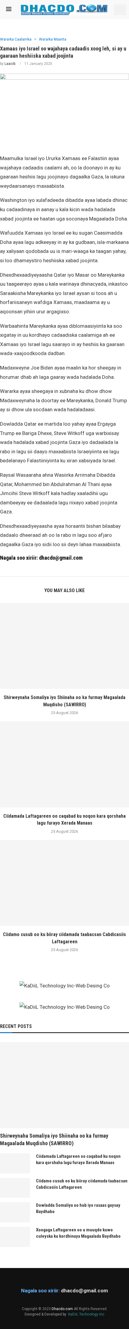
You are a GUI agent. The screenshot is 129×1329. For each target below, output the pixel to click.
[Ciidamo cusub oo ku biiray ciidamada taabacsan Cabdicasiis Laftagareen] (64, 883)
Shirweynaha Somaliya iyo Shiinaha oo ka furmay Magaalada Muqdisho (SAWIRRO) (54, 1139)
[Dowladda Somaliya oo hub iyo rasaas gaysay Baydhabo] (15, 1212)
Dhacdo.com (62, 1309)
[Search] (120, 9)
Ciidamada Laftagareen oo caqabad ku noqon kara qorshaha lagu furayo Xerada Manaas (78, 1159)
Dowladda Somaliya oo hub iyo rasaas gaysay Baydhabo (78, 1208)
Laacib (9, 64)
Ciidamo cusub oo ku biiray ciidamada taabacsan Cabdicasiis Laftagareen (82, 1184)
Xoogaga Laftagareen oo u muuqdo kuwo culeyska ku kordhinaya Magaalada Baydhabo (78, 1233)
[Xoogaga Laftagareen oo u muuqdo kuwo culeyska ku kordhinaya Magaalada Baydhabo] (15, 1237)
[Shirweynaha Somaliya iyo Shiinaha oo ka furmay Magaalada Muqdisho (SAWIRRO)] (64, 646)
